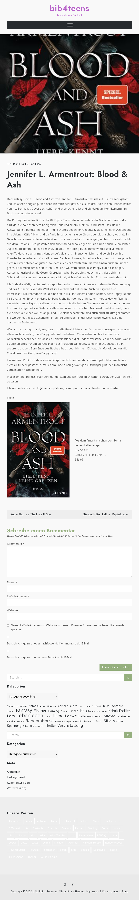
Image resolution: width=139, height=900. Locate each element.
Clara (73, 706)
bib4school (51, 706)
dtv (106, 705)
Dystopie (117, 706)
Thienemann (37, 725)
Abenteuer (13, 706)
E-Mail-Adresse (18, 596)
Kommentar (16, 543)
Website (12, 610)
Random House (15, 721)
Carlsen (63, 706)
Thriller (50, 725)
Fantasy (36, 164)
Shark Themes (76, 891)
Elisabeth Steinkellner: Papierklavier (106, 514)
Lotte (82, 716)
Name (12, 582)
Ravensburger (63, 721)
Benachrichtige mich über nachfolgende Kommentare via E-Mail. (48, 643)
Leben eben (29, 715)
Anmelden (13, 771)
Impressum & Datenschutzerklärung (107, 891)
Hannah (73, 711)
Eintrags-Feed (16, 777)
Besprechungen (17, 164)
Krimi (104, 711)
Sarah (99, 721)
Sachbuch (88, 721)
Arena (43, 706)
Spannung (14, 725)
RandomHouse (40, 721)
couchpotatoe (85, 706)
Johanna (90, 711)
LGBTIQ (48, 716)
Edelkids (10, 711)
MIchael (110, 716)
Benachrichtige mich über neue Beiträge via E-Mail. (40, 657)
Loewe (71, 716)
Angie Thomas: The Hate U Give (31, 514)
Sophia (118, 721)
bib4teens (70, 8)
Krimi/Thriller (119, 711)
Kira (98, 711)
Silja (108, 721)
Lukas (90, 716)
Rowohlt (77, 721)
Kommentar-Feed (18, 782)
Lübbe (98, 716)
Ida (82, 711)
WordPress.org (16, 788)
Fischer (40, 710)
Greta (64, 711)
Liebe (58, 716)
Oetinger (124, 716)
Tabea (25, 726)
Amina (23, 706)
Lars (11, 716)
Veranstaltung (70, 725)
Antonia (34, 706)
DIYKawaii (97, 706)
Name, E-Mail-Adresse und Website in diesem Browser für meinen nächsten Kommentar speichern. (68, 627)
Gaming (53, 711)
